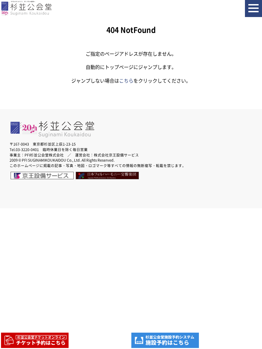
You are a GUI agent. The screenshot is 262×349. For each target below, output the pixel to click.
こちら (126, 80)
